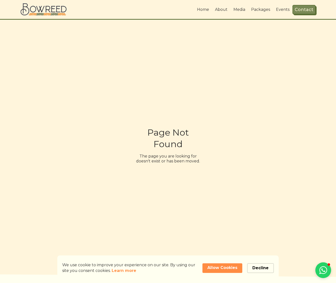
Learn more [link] (124, 270)
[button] (323, 270)
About (221, 9)
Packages (260, 9)
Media (239, 9)
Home (203, 9)
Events (283, 9)
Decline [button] (260, 268)
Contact (304, 9)
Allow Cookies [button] (222, 267)
